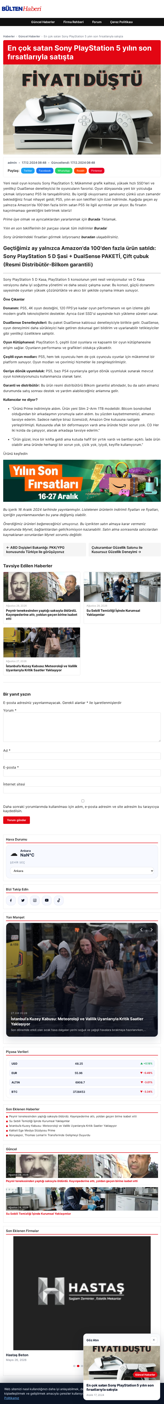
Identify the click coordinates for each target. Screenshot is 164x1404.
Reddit (80, 170)
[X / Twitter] (23, 900)
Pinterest (96, 170)
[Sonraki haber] (151, 929)
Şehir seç (17, 862)
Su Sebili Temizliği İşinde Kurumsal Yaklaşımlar (39, 1121)
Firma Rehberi (73, 22)
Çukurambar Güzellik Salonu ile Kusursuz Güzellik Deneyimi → (117, 549)
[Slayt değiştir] (74, 1366)
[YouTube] (47, 900)
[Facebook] (11, 900)
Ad (6, 750)
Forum (97, 22)
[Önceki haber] (142, 929)
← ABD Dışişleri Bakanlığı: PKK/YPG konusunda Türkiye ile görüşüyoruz (35, 549)
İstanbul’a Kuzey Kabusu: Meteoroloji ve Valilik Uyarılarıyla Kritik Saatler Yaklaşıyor (63, 1125)
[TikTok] (59, 900)
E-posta (11, 767)
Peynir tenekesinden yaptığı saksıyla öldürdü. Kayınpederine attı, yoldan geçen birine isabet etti (73, 1116)
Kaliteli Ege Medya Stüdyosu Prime (32, 1130)
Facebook (45, 170)
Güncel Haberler (43, 22)
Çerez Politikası (121, 22)
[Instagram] (35, 900)
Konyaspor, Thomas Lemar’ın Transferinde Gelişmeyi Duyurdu (49, 1135)
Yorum (9, 710)
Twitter (28, 170)
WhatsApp (64, 170)
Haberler (9, 36)
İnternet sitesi (14, 784)
